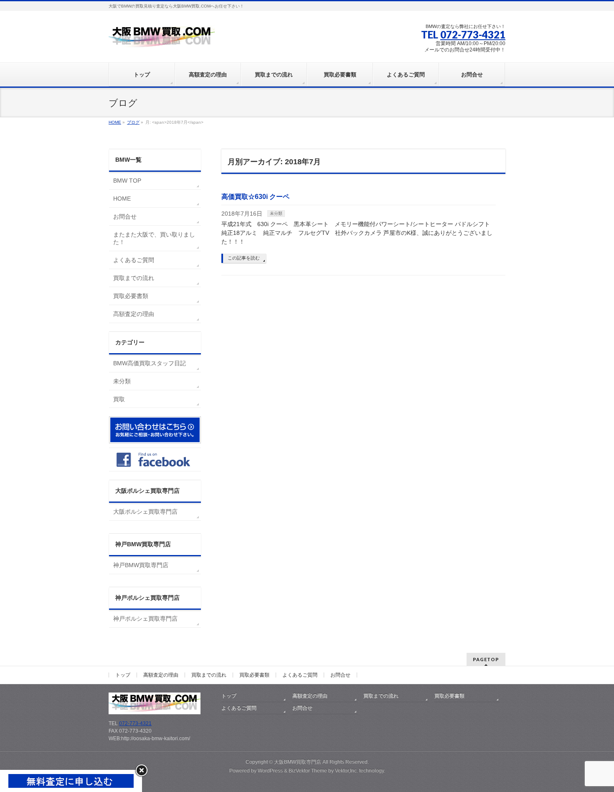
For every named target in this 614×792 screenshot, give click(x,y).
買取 (119, 399)
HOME (122, 198)
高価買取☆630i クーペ (255, 196)
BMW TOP (127, 180)
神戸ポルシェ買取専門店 (145, 618)
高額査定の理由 (133, 314)
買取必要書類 (130, 296)
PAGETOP (486, 659)
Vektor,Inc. (346, 771)
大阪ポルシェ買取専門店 (145, 511)
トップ (122, 674)
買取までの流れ (133, 278)
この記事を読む (244, 257)
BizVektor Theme (308, 771)
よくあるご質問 (133, 260)
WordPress (270, 771)
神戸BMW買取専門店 (140, 565)
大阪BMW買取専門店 (297, 762)
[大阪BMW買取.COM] (162, 40)
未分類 (276, 213)
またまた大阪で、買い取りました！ (154, 238)
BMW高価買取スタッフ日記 (149, 363)
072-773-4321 (472, 34)
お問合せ (125, 216)
